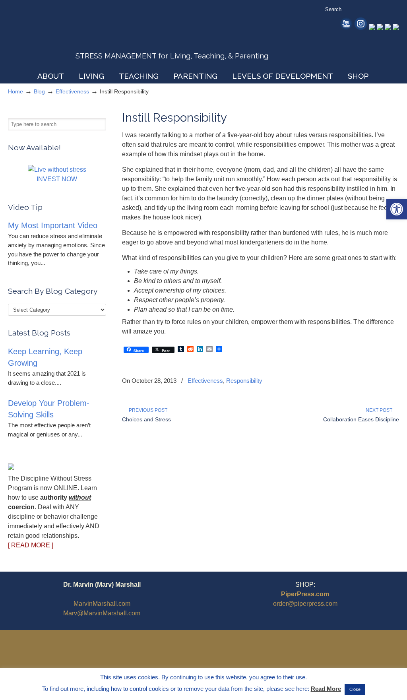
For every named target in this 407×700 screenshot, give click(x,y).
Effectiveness (72, 91)
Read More (326, 688)
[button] (396, 209)
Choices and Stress (146, 419)
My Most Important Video (52, 225)
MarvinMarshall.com (102, 603)
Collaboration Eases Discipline (361, 419)
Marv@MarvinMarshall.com (101, 613)
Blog (39, 91)
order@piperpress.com (305, 603)
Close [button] (354, 689)
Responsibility (244, 380)
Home (15, 91)
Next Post (380, 410)
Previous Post (146, 410)
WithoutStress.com (65, 36)
